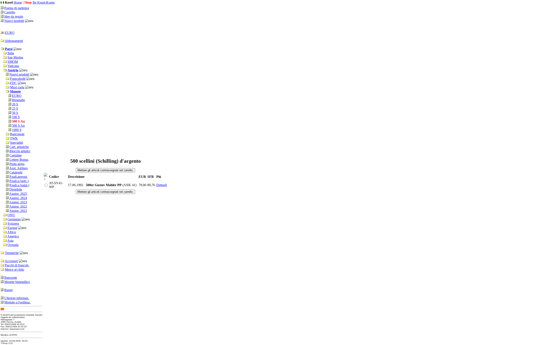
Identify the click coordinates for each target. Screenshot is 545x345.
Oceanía (13, 245)
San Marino (15, 57)
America (13, 236)
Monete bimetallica (17, 282)
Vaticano (13, 66)
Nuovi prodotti (14, 21)
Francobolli (17, 78)
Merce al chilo (14, 269)
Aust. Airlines (18, 168)
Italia (10, 53)
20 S (15, 104)
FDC (13, 83)
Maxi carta (17, 87)
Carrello (9, 12)
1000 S (17, 130)
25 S (15, 108)
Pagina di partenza (16, 8)
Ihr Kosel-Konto (44, 2)
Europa (12, 228)
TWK (14, 138)
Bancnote (10, 277)
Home (18, 2)
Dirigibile (15, 189)
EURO (9, 32)
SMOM (12, 61)
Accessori (11, 261)
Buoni (8, 290)
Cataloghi (15, 172)
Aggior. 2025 (18, 194)
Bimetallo (18, 100)
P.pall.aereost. (18, 176)
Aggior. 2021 (18, 211)
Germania (14, 219)
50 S (15, 113)
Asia (10, 240)
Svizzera (13, 223)
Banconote (17, 134)
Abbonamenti (14, 41)
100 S (16, 117)
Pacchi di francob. (17, 265)
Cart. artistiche (19, 147)
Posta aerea (16, 164)
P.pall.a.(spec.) (19, 181)
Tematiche (12, 253)
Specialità (16, 142)
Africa (11, 232)
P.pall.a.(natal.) (19, 185)
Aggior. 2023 (18, 202)
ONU (11, 215)
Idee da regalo (13, 16)
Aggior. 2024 (18, 198)
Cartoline (15, 155)
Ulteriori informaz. (16, 298)
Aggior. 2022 (18, 206)
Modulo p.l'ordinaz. (17, 302)
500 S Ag (18, 125)
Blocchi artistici (19, 151)
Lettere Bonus (18, 159)
